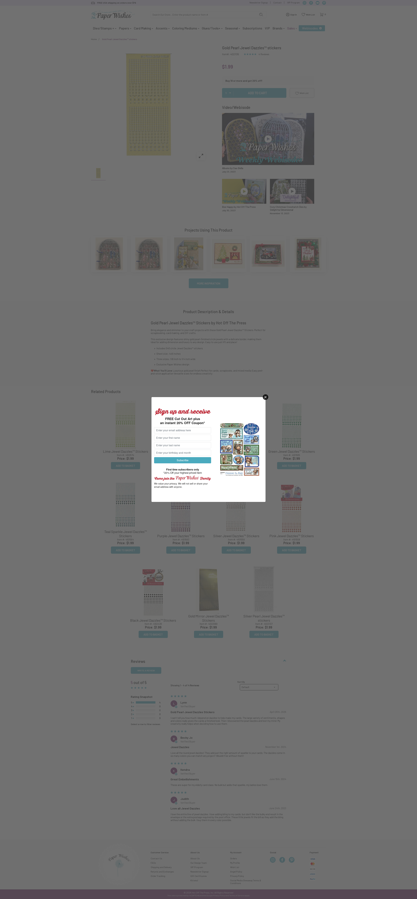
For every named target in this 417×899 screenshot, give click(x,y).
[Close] (265, 397)
